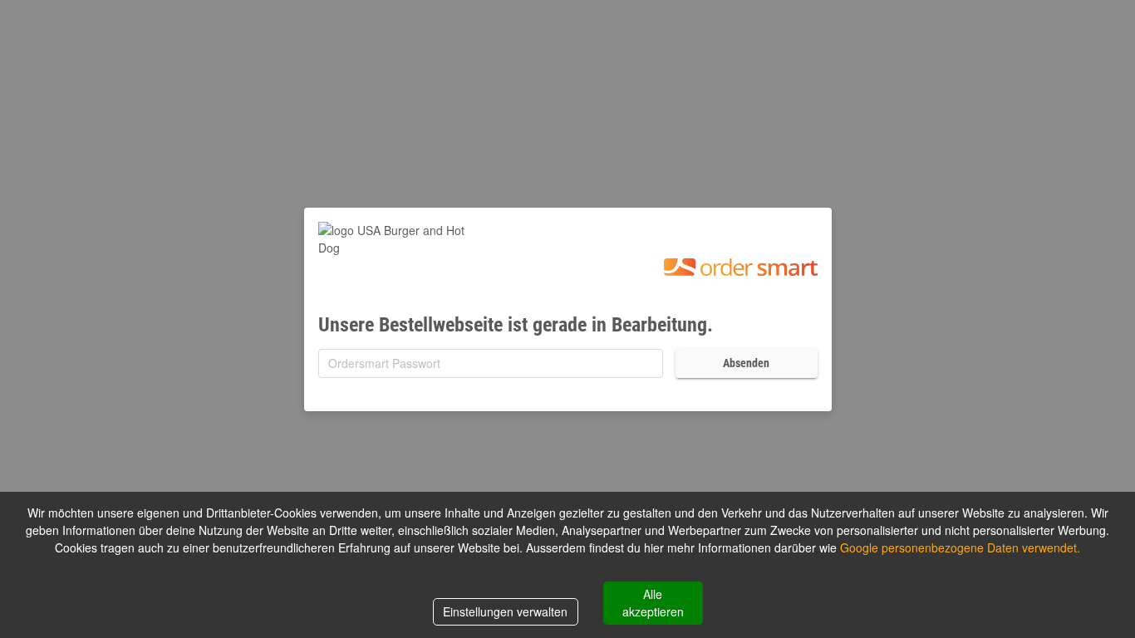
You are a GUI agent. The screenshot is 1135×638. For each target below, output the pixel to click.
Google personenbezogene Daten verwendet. (960, 547)
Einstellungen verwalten (505, 611)
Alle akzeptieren (653, 603)
